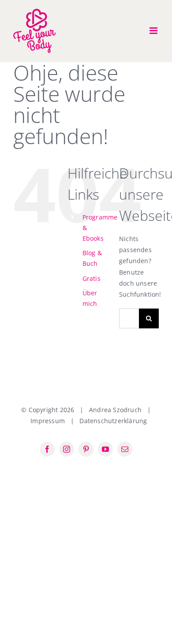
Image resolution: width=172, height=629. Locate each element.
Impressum (47, 421)
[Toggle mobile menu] (154, 30)
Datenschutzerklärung (113, 421)
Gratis (91, 278)
